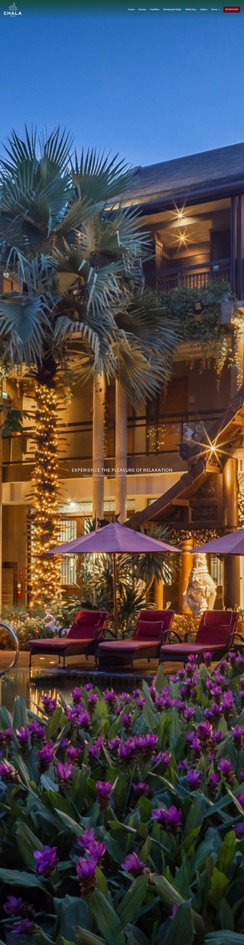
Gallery (203, 9)
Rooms (142, 9)
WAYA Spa (190, 9)
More (214, 9)
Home (131, 9)
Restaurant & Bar (172, 9)
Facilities (154, 9)
